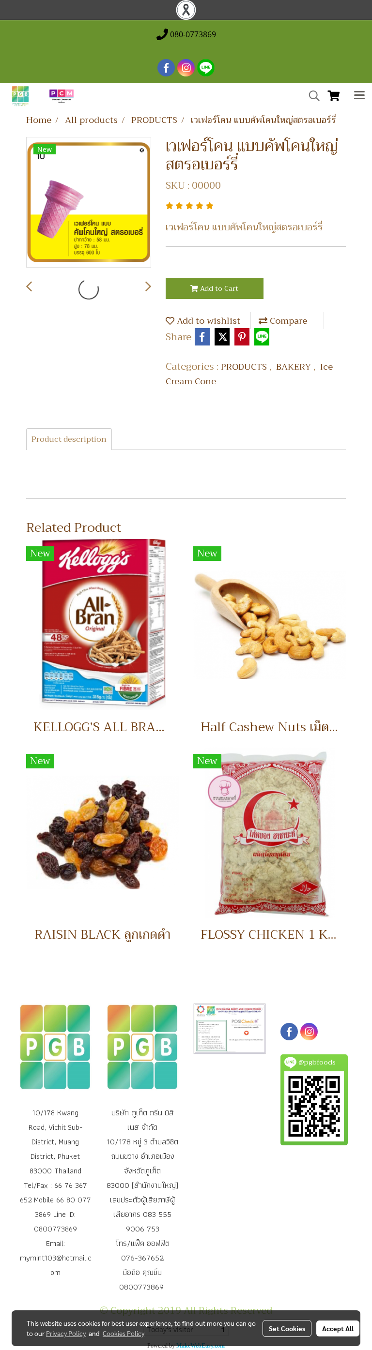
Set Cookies (287, 1328)
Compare (287, 321)
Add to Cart (218, 288)
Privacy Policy (66, 1333)
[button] (311, 95)
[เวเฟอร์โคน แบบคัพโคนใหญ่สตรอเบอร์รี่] (89, 202)
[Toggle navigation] (359, 96)
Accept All (338, 1328)
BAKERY (294, 367)
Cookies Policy (123, 1333)
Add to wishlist (207, 321)
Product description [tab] (69, 439)
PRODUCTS (245, 367)
